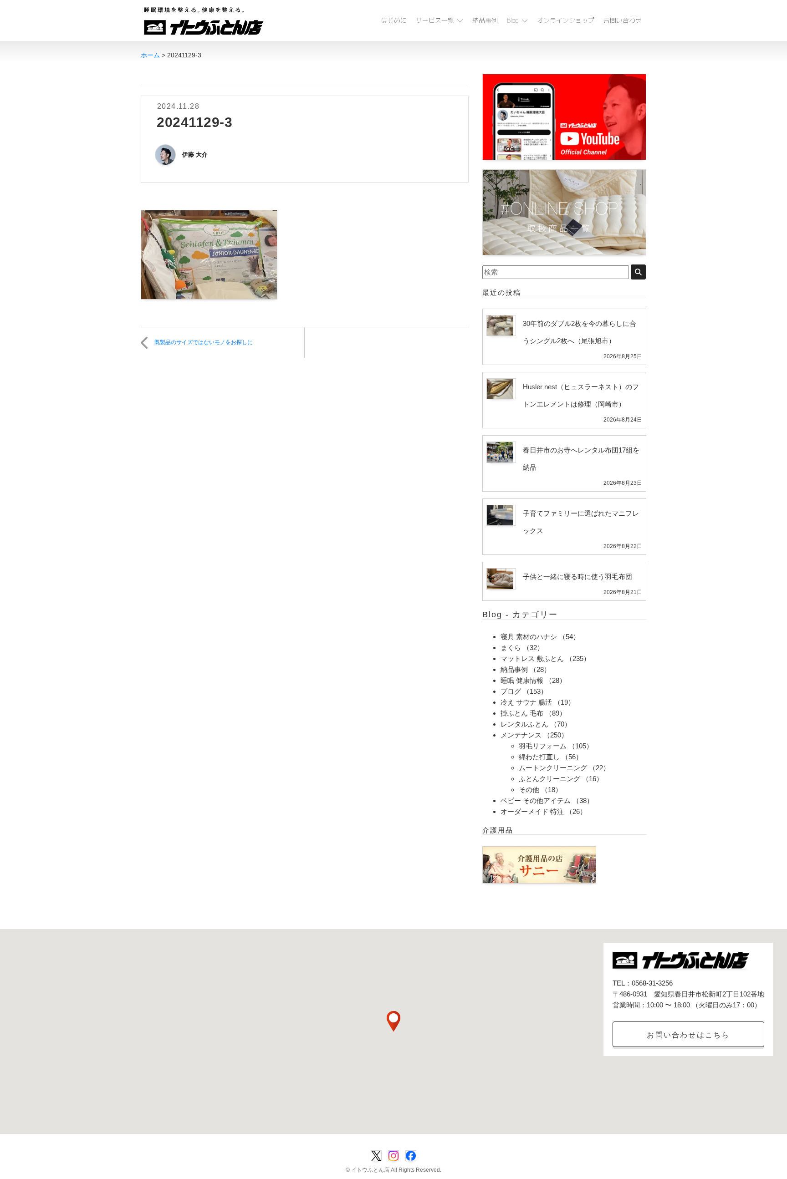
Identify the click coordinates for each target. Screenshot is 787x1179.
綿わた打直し (539, 757)
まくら (511, 647)
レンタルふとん (524, 724)
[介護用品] (539, 864)
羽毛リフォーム (543, 746)
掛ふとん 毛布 (522, 713)
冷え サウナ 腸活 (526, 702)
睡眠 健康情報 (522, 680)
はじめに (394, 20)
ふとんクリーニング (549, 779)
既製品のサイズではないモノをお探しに (203, 342)
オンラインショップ (565, 20)
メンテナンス (521, 735)
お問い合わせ (622, 20)
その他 (529, 789)
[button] (393, 1021)
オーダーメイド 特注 (532, 811)
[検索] (638, 272)
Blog (513, 20)
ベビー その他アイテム (536, 800)
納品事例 (485, 20)
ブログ (511, 691)
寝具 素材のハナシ (529, 636)
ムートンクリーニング (553, 768)
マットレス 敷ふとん (532, 658)
